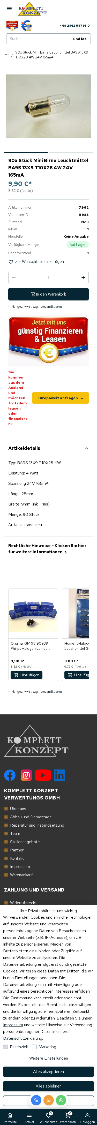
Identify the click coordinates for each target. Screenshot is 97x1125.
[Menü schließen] (9, 8)
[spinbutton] (48, 277)
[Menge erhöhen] (83, 277)
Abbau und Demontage (28, 817)
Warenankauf (18, 875)
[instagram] (26, 775)
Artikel (29, 1122)
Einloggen (87, 1122)
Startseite (10, 1122)
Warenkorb (68, 1117)
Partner (14, 850)
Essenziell (19, 1047)
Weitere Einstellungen (48, 1058)
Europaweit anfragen (61, 398)
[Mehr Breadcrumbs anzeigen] (6, 54)
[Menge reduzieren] (14, 277)
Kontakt (14, 858)
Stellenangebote (22, 841)
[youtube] (43, 775)
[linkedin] (59, 775)
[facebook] (10, 775)
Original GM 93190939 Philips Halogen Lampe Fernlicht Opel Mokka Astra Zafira (33, 646)
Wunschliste (48, 1117)
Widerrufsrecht (20, 902)
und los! (80, 38)
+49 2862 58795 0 (75, 26)
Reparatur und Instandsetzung (34, 825)
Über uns (15, 808)
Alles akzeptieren (48, 1071)
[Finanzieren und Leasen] (12, 25)
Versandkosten (51, 307)
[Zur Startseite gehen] (35, 8)
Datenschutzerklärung (22, 1038)
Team (12, 833)
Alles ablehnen (49, 1086)
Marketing (47, 1047)
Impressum (13, 1025)
